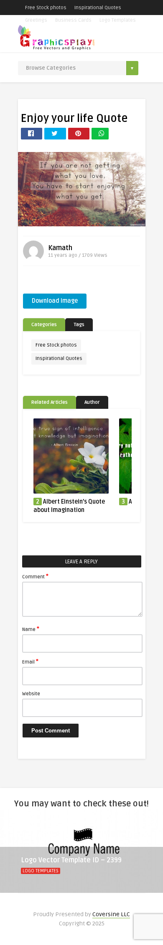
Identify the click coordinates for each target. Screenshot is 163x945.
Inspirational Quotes (97, 8)
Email (30, 661)
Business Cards (73, 20)
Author (92, 402)
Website (31, 694)
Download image (55, 300)
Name (30, 629)
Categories (44, 325)
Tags (79, 325)
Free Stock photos (45, 8)
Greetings (36, 20)
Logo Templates (117, 20)
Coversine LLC (111, 914)
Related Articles (49, 402)
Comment (35, 576)
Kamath (60, 248)
